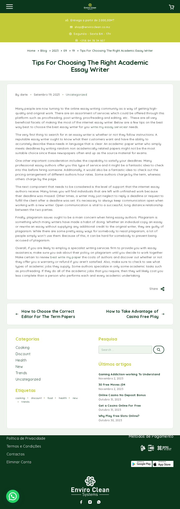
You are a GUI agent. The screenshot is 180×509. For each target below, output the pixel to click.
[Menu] (9, 6)
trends (25, 401)
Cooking (23, 347)
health (63, 398)
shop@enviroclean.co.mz (92, 27)
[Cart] (171, 7)
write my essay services (109, 127)
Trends (21, 373)
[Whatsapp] (98, 502)
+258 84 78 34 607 (92, 40)
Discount (23, 354)
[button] (12, 496)
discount (36, 398)
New (19, 366)
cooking (20, 398)
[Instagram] (90, 502)
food (50, 398)
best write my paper (65, 257)
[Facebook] (81, 502)
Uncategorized (76, 94)
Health (21, 360)
